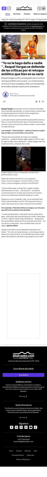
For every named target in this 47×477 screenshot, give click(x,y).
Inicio (7, 14)
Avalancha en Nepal (16, 19)
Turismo (27, 14)
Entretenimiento (18, 455)
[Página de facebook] (11, 428)
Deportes (30, 455)
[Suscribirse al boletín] (4, 8)
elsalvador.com (37, 26)
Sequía (4, 19)
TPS (26, 19)
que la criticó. (12, 226)
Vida (35, 451)
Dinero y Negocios (23, 459)
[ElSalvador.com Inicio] (24, 8)
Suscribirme (23, 375)
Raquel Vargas (7, 109)
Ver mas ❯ (23, 396)
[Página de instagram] (21, 428)
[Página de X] (16, 428)
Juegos (33, 19)
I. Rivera (15, 94)
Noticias (16, 14)
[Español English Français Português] (43, 8)
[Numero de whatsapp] (26, 428)
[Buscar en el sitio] (9, 8)
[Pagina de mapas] (39, 8)
